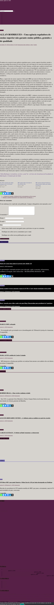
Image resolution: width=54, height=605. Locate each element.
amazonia (18, 594)
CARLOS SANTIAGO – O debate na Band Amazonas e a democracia (19, 433)
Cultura (4, 15)
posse (29, 598)
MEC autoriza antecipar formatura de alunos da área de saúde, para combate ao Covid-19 (43, 184)
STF (20, 600)
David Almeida (48, 594)
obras (5, 598)
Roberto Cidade (8, 600)
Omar (7, 598)
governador (19, 596)
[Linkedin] (10, 193)
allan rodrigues (26, 44)
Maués (52, 596)
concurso (39, 594)
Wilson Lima (37, 600)
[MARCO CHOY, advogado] (4, 318)
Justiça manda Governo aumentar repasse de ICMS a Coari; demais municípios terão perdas (25, 288)
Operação (14, 598)
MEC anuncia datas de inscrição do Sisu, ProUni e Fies (25, 183)
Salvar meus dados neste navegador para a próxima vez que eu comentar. (23, 228)
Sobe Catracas (6, 21)
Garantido (14, 596)
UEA (33, 600)
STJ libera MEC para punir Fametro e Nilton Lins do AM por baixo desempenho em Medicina (26, 482)
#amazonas (2, 594)
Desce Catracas (6, 22)
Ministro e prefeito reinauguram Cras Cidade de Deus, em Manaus (18, 197)
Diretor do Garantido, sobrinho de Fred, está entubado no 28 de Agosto (19, 196)
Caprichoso (28, 594)
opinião (18, 598)
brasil (25, 594)
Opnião (35, 44)
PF (27, 598)
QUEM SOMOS (4, 511)
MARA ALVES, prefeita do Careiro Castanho (13, 355)
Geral (4, 18)
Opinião (4, 16)
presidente (2, 600)
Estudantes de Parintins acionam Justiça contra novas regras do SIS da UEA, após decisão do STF (24, 575)
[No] (24, 604)
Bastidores (5, 20)
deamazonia (20, 44)
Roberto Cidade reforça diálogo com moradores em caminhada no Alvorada (19, 573)
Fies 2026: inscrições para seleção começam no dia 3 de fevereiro (6, 183)
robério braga (14, 600)
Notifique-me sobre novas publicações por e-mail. (16, 235)
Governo (25, 596)
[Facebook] (8, 193)
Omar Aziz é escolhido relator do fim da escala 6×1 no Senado (17, 574)
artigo (31, 44)
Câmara (42, 594)
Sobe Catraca (3, 321)
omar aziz (10, 598)
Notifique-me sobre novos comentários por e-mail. (17, 232)
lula (43, 596)
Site (1, 225)
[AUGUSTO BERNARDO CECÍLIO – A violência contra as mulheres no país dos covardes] (4, 412)
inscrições (37, 596)
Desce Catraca (3, 352)
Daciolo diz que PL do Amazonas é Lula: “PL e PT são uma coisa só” (18, 571)
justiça (41, 596)
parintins (23, 598)
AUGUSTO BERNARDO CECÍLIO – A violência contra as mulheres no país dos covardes (25, 418)
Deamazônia (2, 596)
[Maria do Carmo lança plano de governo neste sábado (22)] (13, 258)
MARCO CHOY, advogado (7, 324)
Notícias (4, 13)
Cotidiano (5, 17)
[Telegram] (3, 193)
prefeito (32, 598)
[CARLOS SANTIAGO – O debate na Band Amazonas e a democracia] (4, 427)
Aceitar (22, 604)
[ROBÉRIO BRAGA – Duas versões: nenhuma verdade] (13, 387)
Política (4, 23)
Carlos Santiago (34, 594)
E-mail (2, 221)
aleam (6, 594)
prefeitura (37, 598)
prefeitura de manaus (44, 598)
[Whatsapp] (1, 193)
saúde (19, 600)
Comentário (4, 215)
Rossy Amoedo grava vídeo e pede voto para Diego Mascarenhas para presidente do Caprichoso (26, 303)
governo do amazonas (31, 596)
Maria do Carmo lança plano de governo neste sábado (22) (16, 263)
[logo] (3, 509)
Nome (2, 218)
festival (10, 596)
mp (0, 598)
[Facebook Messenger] (5, 193)
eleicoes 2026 (6, 596)
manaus (48, 596)
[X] (12, 193)
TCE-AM (24, 600)
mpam (2, 598)
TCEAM (29, 600)
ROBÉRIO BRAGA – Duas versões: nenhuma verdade (15, 393)
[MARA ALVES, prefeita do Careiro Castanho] (4, 350)
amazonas (12, 594)
